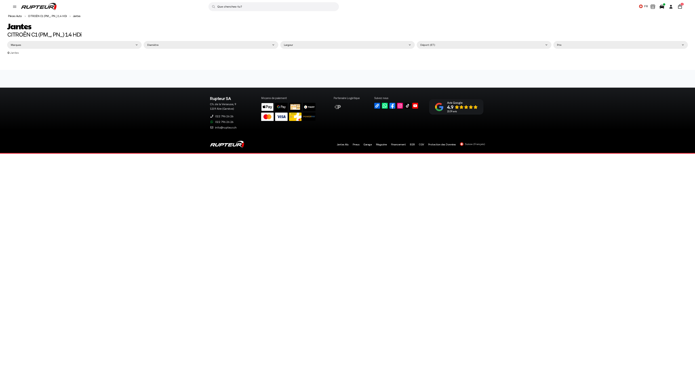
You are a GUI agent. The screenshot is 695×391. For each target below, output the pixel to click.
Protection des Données (442, 144)
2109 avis (452, 111)
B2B (412, 144)
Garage (367, 144)
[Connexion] (671, 7)
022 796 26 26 (224, 116)
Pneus (356, 144)
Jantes (77, 16)
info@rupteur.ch (226, 127)
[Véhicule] (662, 7)
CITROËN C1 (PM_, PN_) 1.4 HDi (47, 16)
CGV (421, 144)
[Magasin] (653, 7)
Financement (398, 144)
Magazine (381, 144)
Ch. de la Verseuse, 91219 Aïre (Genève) (223, 104)
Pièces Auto (15, 16)
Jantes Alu (343, 144)
